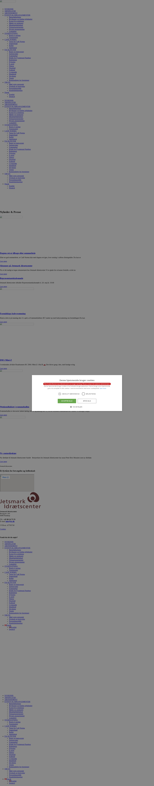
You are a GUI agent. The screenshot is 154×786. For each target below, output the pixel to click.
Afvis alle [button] (87, 401)
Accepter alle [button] (66, 401)
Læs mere (103, 388)
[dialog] (77, 393)
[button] (77, 407)
